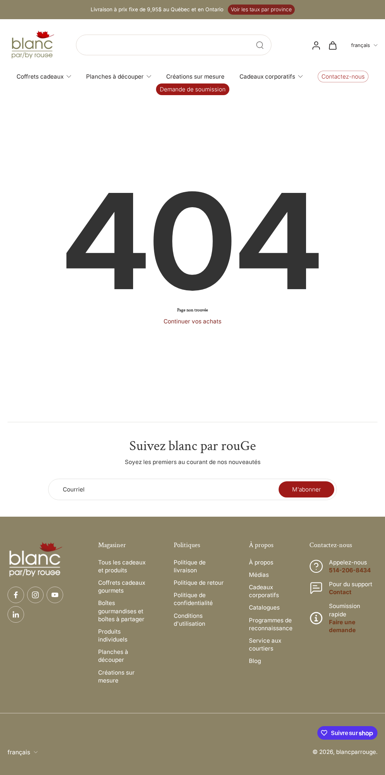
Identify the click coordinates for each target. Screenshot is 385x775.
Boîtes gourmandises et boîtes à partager (121, 610)
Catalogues (264, 607)
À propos (261, 562)
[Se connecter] (316, 45)
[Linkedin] (16, 614)
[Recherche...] (260, 45)
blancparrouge (356, 751)
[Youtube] (55, 595)
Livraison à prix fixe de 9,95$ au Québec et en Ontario (157, 9)
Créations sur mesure (116, 676)
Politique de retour (199, 582)
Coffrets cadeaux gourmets (121, 586)
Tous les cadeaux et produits (122, 566)
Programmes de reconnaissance (271, 624)
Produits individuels (112, 635)
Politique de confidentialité (193, 599)
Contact (340, 592)
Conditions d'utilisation (189, 619)
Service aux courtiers (265, 644)
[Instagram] (35, 595)
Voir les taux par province (261, 9)
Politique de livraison (190, 566)
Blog (255, 660)
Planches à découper (113, 655)
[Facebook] (16, 595)
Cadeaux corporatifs (264, 591)
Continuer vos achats (192, 321)
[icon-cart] (332, 45)
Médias (259, 574)
